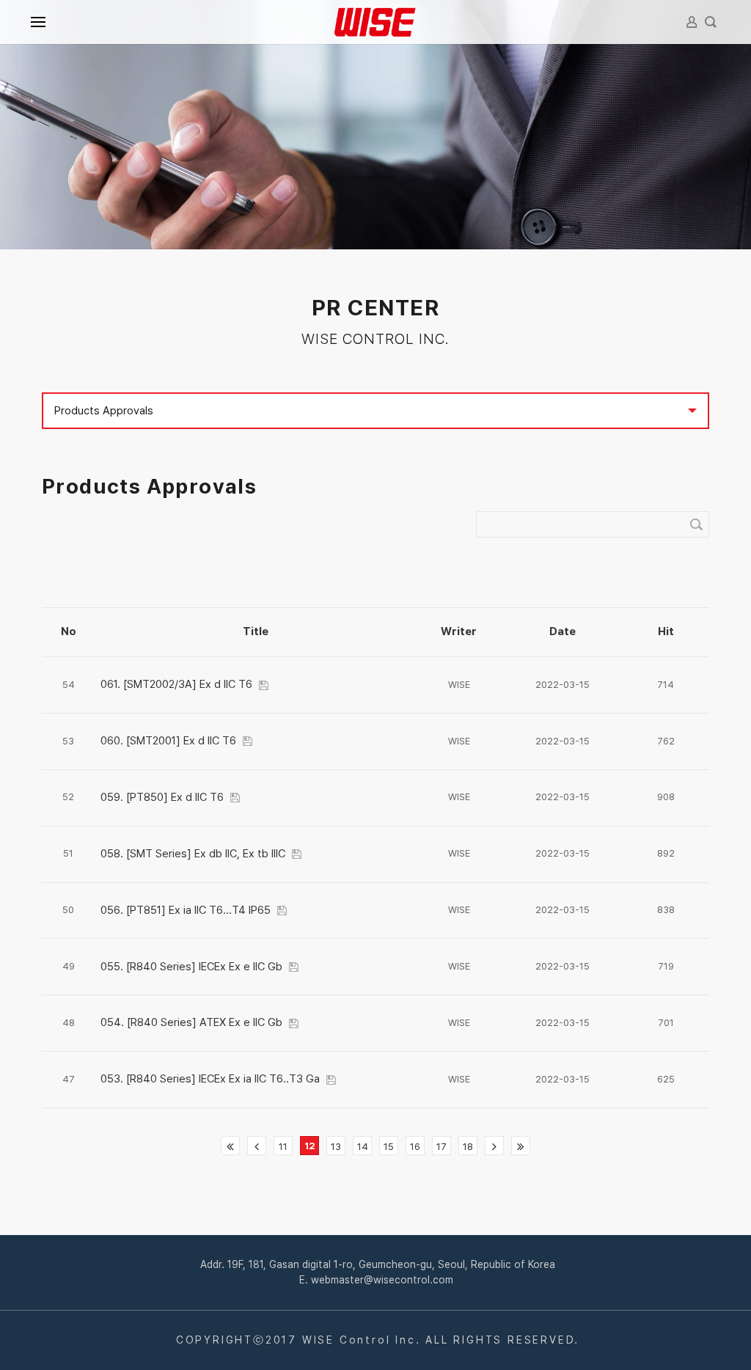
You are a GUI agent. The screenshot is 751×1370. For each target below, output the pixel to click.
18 (468, 1146)
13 (336, 1146)
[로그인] (691, 22)
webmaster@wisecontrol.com (382, 1280)
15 (389, 1146)
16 (415, 1146)
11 (283, 1146)
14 (362, 1146)
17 (441, 1146)
